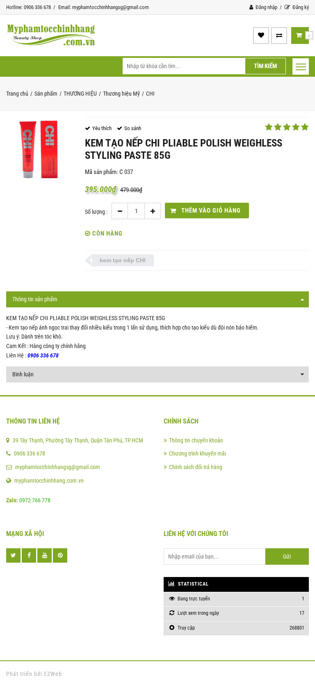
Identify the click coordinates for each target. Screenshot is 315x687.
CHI (150, 93)
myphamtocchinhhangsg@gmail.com (57, 467)
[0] (299, 35)
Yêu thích (102, 128)
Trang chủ (17, 93)
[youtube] (44, 555)
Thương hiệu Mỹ (121, 93)
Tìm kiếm (265, 66)
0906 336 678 (29, 453)
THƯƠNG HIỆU (80, 93)
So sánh (132, 128)
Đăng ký (300, 7)
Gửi (287, 556)
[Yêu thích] (261, 35)
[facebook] (29, 555)
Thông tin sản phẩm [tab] (34, 299)
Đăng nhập (265, 7)
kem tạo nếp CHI (123, 260)
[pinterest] (60, 555)
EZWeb (53, 674)
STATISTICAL (192, 584)
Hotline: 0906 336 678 (28, 7)
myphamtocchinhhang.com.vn (49, 480)
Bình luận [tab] (23, 374)
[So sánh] (279, 35)
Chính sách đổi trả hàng (195, 467)
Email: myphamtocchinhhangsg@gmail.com (103, 7)
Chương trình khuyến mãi (197, 453)
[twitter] (13, 555)
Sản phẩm (45, 93)
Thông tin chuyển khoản (196, 440)
